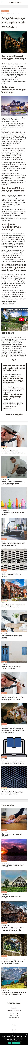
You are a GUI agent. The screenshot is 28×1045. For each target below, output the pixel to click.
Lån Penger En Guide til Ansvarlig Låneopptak (11, 834)
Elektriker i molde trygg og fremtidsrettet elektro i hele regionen (13, 452)
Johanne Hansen (17, 14)
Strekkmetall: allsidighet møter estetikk (11, 575)
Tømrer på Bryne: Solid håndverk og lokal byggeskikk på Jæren (12, 483)
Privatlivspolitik (16, 1042)
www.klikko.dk (15, 1017)
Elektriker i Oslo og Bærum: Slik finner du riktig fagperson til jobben (13, 698)
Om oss (14, 1032)
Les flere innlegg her (14, 414)
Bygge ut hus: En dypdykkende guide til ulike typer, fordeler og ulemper (13, 993)
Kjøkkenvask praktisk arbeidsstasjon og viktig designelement (13, 544)
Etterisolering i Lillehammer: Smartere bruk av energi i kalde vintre (13, 606)
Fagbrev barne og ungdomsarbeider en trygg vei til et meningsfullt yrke (13, 762)
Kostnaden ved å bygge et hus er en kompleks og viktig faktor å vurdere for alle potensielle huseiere (13, 961)
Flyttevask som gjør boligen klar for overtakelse (12, 513)
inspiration (4, 446)
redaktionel (5, 11)
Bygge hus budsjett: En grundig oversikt (11, 897)
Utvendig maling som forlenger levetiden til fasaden (11, 667)
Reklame (14, 1029)
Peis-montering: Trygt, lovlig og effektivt (11, 637)
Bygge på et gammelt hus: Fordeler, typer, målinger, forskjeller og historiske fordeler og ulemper (12, 929)
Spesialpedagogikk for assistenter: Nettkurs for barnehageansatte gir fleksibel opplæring (12, 730)
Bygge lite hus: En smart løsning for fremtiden (12, 865)
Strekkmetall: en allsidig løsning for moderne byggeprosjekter (12, 793)
